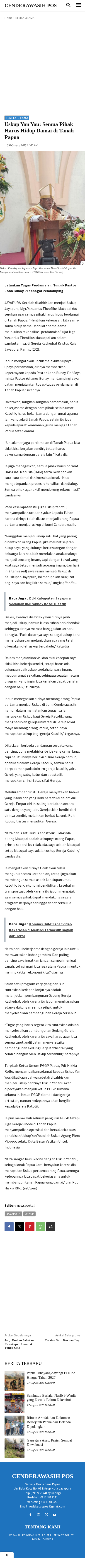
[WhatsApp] (40, 1226)
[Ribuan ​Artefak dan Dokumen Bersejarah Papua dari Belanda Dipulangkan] (14, 1426)
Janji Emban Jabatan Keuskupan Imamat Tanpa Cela (19, 1344)
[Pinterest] (29, 1226)
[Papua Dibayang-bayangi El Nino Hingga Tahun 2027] (14, 1381)
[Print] (50, 1226)
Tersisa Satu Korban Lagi (62, 1340)
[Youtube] (54, 1515)
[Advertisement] (42, 67)
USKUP (29, 1214)
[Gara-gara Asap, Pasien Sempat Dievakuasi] (14, 1448)
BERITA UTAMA (24, 18)
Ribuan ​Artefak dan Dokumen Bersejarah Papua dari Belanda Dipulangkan (49, 1422)
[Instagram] (38, 1515)
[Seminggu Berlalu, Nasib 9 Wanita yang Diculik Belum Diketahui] (14, 1403)
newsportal (26, 1205)
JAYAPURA (13, 1214)
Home (8, 18)
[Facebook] (9, 1226)
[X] (19, 1226)
